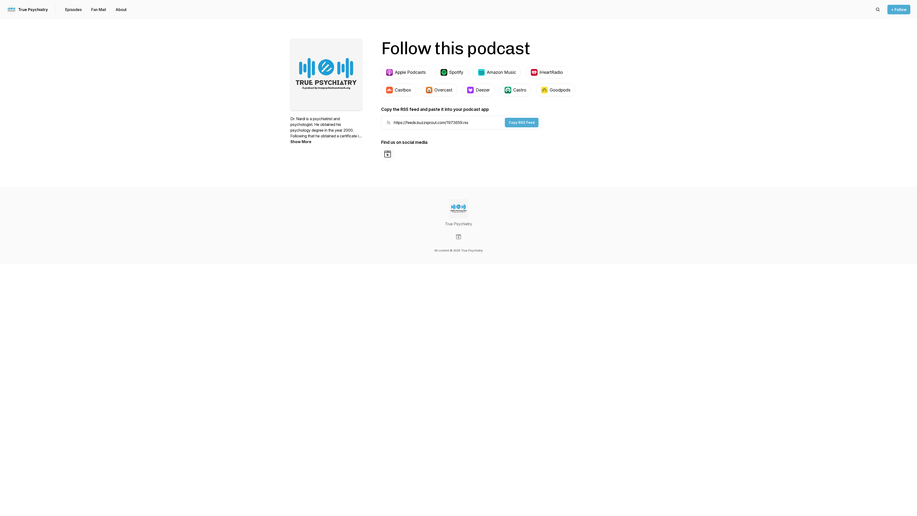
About (121, 9)
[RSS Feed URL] (388, 122)
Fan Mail (98, 9)
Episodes (73, 9)
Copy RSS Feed (522, 122)
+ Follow (898, 9)
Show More (300, 141)
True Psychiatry (33, 9)
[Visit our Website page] (458, 236)
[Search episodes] (878, 9)
